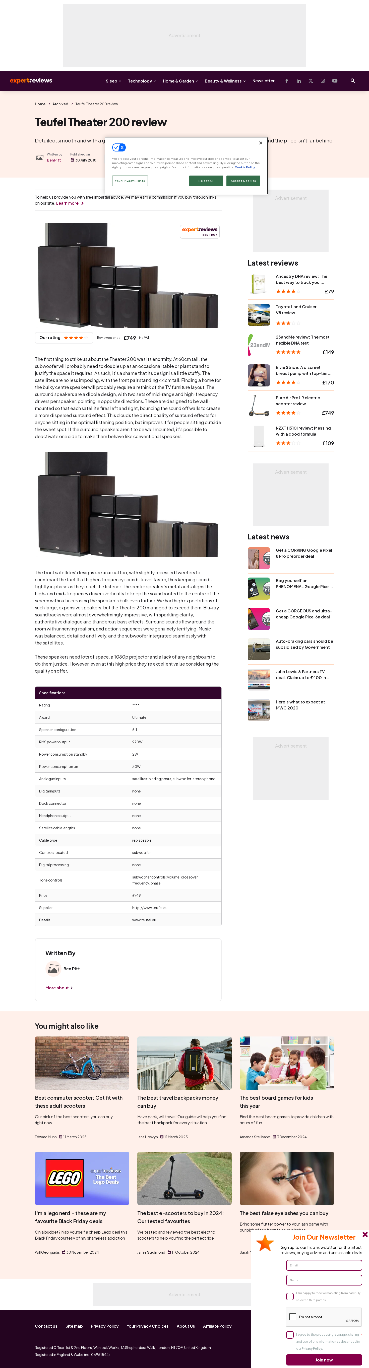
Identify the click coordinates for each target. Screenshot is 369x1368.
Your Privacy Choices (148, 1326)
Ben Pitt (54, 160)
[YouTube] (335, 81)
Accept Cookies (243, 181)
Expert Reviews (27, 81)
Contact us (46, 1326)
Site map (74, 1326)
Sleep (111, 81)
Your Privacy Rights (130, 181)
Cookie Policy (245, 167)
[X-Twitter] (311, 81)
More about (57, 987)
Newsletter (264, 80)
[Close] (260, 142)
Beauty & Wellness (223, 81)
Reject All (206, 181)
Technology (140, 81)
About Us (186, 1326)
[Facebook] (287, 81)
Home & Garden (178, 81)
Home (40, 104)
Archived (60, 104)
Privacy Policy (105, 1326)
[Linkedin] (299, 81)
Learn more (67, 203)
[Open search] (353, 81)
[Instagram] (323, 81)
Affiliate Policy (217, 1326)
